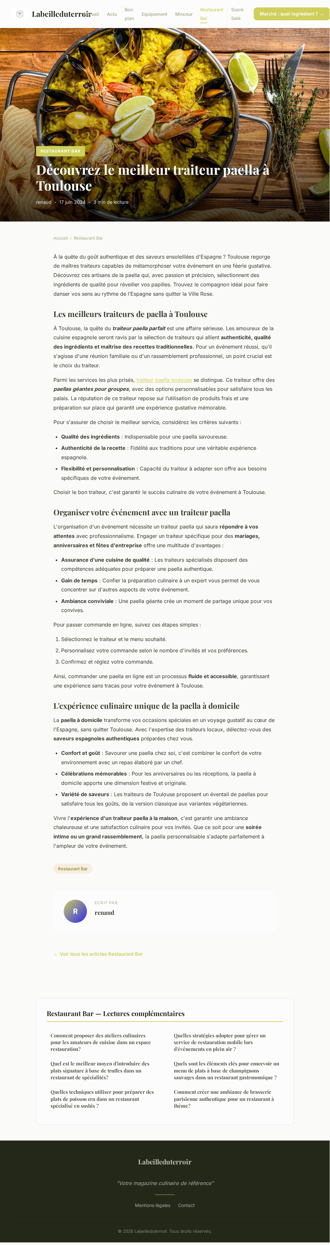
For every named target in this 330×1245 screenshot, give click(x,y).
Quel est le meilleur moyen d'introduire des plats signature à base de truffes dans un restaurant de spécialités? (100, 1070)
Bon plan (129, 14)
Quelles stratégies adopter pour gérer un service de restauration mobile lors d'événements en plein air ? (220, 1042)
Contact (186, 1205)
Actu (112, 14)
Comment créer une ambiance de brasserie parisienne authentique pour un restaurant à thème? (224, 1099)
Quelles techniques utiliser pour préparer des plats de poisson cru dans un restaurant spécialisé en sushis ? (102, 1099)
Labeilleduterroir (52, 14)
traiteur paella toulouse (164, 380)
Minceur (184, 14)
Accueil (91, 14)
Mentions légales (152, 1205)
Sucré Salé (237, 14)
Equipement (154, 14)
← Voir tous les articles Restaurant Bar (98, 954)
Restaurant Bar (60, 151)
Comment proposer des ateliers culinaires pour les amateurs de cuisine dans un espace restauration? (101, 1042)
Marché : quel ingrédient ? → (292, 13)
